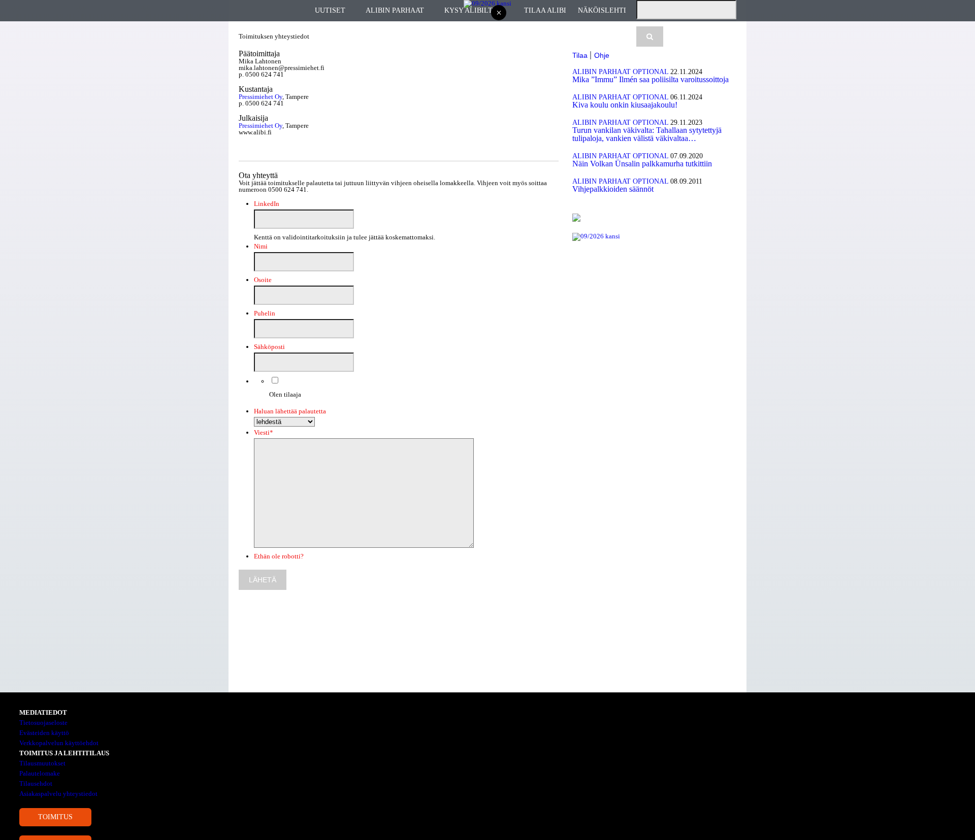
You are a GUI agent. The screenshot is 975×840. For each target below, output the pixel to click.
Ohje (601, 55)
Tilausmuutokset (42, 763)
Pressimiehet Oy (260, 96)
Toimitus (55, 817)
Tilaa (580, 55)
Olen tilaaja (285, 394)
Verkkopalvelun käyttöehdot (59, 743)
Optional (650, 72)
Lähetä (262, 580)
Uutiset (330, 10)
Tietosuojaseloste (43, 722)
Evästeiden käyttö (44, 733)
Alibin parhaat (395, 10)
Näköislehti (602, 10)
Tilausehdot (35, 783)
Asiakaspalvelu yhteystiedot (58, 793)
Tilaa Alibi (545, 10)
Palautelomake (39, 773)
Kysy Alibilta (470, 10)
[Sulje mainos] (498, 13)
